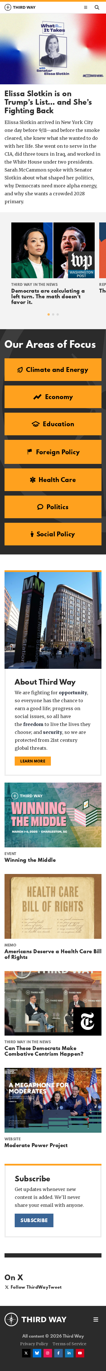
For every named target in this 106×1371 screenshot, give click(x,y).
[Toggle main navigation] (85, 7)
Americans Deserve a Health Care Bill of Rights (53, 954)
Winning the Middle (30, 860)
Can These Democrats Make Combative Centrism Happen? (44, 1050)
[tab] (48, 314)
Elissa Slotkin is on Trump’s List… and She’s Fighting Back (48, 102)
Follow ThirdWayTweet (36, 1287)
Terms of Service (69, 1343)
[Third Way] (36, 1319)
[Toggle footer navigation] (95, 1319)
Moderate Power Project (36, 1145)
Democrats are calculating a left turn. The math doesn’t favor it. (48, 296)
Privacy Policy (34, 1343)
